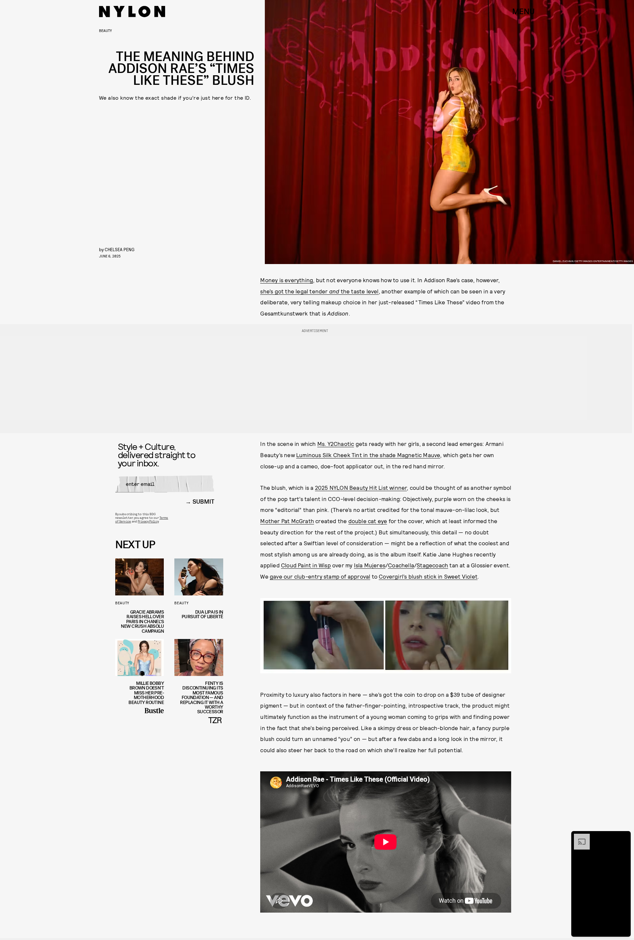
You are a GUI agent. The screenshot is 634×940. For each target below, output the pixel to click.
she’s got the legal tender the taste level (319, 291)
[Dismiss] (623, 837)
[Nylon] (132, 11)
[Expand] (578, 837)
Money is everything (286, 280)
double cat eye (367, 521)
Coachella (401, 565)
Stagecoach (432, 565)
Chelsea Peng (119, 249)
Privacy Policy (148, 521)
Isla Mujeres (369, 565)
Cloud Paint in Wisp (306, 565)
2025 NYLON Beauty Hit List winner (361, 487)
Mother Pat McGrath (287, 521)
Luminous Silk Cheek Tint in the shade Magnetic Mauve (368, 455)
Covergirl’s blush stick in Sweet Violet (428, 576)
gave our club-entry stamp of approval (320, 576)
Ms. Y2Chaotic (335, 443)
